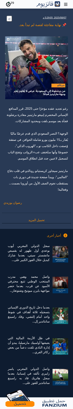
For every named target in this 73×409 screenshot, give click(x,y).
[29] (8, 4)
